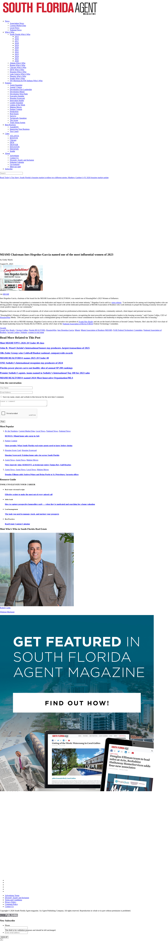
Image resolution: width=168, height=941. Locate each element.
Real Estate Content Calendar (17, 524)
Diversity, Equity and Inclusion (22, 160)
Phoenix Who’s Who (18, 76)
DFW (12, 142)
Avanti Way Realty (85, 322)
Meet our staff (15, 167)
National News (16, 30)
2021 (17, 50)
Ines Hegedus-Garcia (65, 330)
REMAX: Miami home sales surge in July (22, 436)
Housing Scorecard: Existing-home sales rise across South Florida (32, 455)
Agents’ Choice (16, 87)
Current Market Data (18, 25)
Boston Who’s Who (17, 65)
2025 (17, 59)
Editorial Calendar (17, 162)
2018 (17, 43)
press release (116, 302)
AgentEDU (14, 127)
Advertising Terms (12, 895)
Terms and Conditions (13, 900)
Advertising (14, 156)
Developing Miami (17, 92)
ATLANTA (14, 136)
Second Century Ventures (17, 332)
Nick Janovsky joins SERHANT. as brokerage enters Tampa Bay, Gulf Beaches (38, 465)
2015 (17, 37)
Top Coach (14, 131)
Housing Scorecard (17, 98)
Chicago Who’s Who (18, 67)
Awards (3, 328)
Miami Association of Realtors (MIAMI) (96, 330)
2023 (17, 54)
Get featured (14, 164)
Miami (77, 330)
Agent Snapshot (16, 85)
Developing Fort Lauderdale (21, 89)
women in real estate (36, 332)
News (7, 21)
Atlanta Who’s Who (17, 63)
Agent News (10, 460)
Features (8, 83)
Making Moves (16, 107)
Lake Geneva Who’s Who (20, 74)
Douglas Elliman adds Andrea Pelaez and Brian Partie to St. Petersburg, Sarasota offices (42, 474)
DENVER (14, 145)
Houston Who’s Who (18, 72)
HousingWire (5, 317)
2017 (17, 41)
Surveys (13, 116)
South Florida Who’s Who (20, 34)
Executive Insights (17, 96)
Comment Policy (11, 904)
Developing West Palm (19, 94)
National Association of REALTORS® (78, 324)
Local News (14, 28)
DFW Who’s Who (17, 70)
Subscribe (9, 169)
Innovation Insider (17, 100)
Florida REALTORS (37, 330)
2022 (17, 52)
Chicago (13, 140)
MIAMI (6, 294)
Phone (7, 925)
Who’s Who (9, 32)
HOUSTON (15, 147)
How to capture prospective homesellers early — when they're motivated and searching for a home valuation (50, 504)
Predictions (14, 111)
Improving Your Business (20, 129)
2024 (17, 56)
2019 (17, 45)
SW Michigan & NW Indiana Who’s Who (26, 81)
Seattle (12, 151)
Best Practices (10, 125)
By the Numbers (11, 431)
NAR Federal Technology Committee (127, 330)
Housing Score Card (13, 450)
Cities (7, 134)
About (7, 153)
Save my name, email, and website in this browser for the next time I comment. (33, 397)
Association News (17, 23)
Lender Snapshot (16, 103)
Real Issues (14, 114)
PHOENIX (14, 149)
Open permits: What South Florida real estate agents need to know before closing (38, 446)
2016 (17, 39)
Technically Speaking (18, 118)
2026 (17, 61)
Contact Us (14, 158)
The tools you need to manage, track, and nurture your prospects (32, 514)
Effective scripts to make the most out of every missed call (28, 494)
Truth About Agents (17, 123)
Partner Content (16, 109)
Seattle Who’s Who (17, 78)
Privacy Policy (10, 902)
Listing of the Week (17, 105)
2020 (17, 48)
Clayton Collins (22, 330)
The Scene (14, 120)
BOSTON (14, 138)
